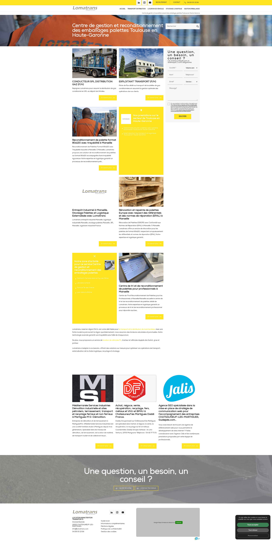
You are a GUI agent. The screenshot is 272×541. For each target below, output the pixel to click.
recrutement (161, 2)
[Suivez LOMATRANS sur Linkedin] (138, 2)
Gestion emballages (192, 9)
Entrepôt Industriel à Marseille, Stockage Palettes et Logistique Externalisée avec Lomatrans (90, 213)
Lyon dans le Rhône (83, 293)
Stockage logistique (174, 9)
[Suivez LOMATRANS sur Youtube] (150, 2)
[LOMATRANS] (85, 8)
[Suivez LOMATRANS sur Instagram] (144, 2)
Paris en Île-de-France (84, 288)
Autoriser (178, 522)
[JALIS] (197, 538)
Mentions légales (107, 526)
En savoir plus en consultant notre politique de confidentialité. (182, 110)
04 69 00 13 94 (193, 2)
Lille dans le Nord (82, 283)
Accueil (122, 9)
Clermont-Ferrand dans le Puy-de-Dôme (91, 279)
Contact (176, 2)
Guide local (105, 521)
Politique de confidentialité (111, 529)
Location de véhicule (156, 9)
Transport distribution (137, 9)
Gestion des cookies (108, 531)
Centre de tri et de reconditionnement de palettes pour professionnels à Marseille (141, 289)
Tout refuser (253, 530)
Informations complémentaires (113, 524)
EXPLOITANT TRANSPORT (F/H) (137, 81)
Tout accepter (252, 525)
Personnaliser (253, 535)
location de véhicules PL (112, 340)
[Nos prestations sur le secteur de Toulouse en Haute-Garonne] (126, 119)
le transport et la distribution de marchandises (137, 329)
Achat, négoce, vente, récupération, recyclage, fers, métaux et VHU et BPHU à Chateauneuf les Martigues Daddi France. (134, 411)
